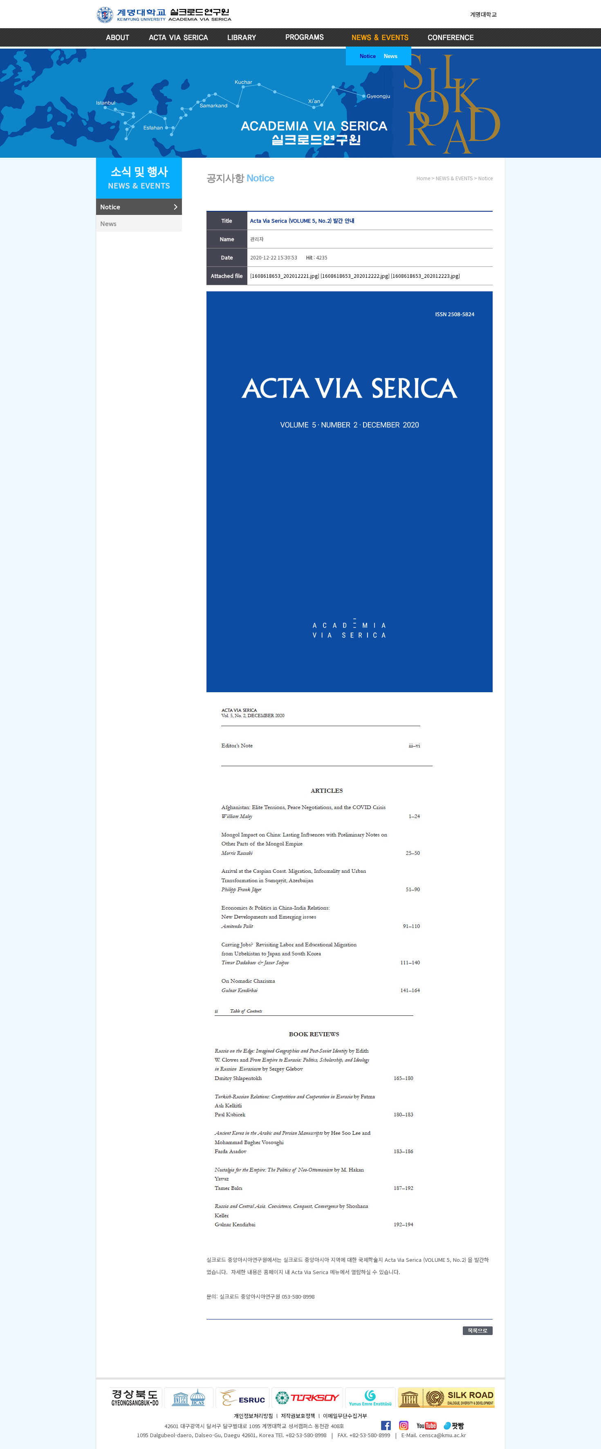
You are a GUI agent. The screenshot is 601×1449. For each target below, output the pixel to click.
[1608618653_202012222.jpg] (355, 275)
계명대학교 (483, 14)
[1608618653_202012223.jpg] (425, 275)
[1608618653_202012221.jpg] (284, 275)
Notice (368, 56)
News (390, 56)
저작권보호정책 (298, 1416)
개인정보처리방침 (253, 1416)
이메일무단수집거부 (345, 1416)
